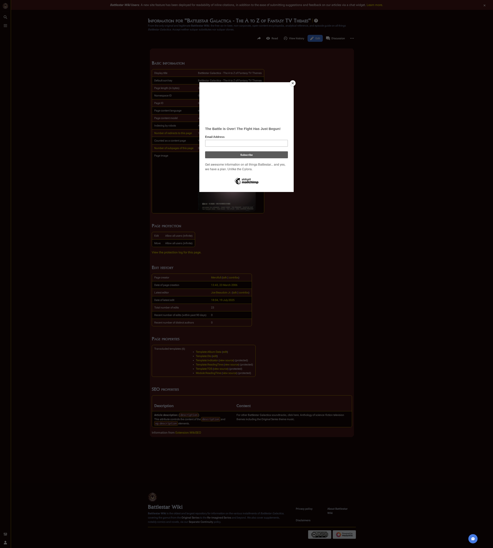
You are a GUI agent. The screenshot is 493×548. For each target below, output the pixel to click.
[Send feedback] (473, 538)
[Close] (293, 83)
